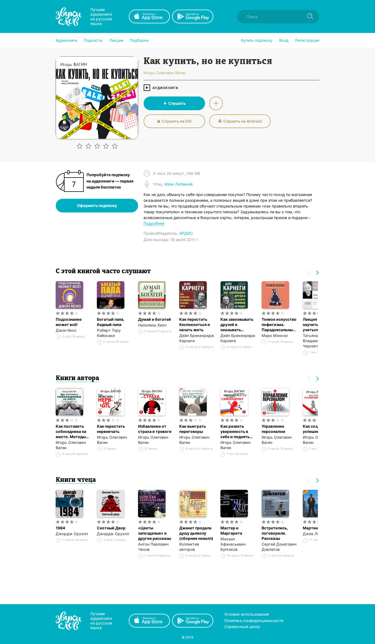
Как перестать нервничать (111, 429)
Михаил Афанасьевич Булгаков (233, 544)
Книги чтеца (76, 480)
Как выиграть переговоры (192, 429)
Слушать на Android (242, 121)
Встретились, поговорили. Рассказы (275, 533)
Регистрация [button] (307, 40)
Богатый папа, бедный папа (110, 322)
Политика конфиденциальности (253, 620)
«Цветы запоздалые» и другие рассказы (154, 533)
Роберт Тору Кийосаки (109, 333)
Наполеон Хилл (152, 325)
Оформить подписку (97, 205)
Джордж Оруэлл (72, 533)
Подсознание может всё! (69, 322)
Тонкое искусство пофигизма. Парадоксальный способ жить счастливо (279, 324)
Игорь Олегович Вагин (71, 445)
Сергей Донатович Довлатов (279, 547)
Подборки (139, 40)
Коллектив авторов (189, 547)
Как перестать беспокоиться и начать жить (194, 324)
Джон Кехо (66, 330)
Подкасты (93, 40)
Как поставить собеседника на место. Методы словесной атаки (72, 431)
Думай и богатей (154, 319)
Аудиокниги (66, 40)
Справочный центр (242, 626)
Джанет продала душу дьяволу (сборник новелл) (196, 533)
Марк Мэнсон (275, 335)
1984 (60, 528)
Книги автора (77, 378)
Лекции (116, 40)
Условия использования (246, 614)
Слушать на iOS (177, 121)
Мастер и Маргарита (231, 530)
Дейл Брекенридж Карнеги (196, 338)
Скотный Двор (111, 528)
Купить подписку (257, 40)
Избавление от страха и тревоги (155, 429)
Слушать (177, 103)
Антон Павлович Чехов (153, 547)
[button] (66, 40)
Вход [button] (284, 40)
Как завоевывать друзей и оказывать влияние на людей (237, 324)
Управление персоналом (273, 429)
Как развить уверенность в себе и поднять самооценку (235, 431)
